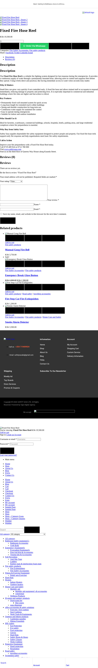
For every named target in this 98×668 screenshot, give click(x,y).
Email (37, 209)
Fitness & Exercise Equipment (17, 573)
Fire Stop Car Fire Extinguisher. (22, 298)
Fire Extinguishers (17, 568)
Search (31, 530)
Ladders (13, 561)
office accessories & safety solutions (19, 607)
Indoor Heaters (16, 582)
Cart (67, 665)
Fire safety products (37, 50)
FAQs (42, 360)
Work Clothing (16, 642)
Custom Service (73, 352)
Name (37, 204)
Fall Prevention (11, 557)
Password (4, 444)
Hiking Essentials (17, 621)
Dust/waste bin (16, 600)
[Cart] (67, 660)
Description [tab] (7, 64)
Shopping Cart (73, 348)
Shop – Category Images (15, 519)
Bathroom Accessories (19, 543)
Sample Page (10, 507)
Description (9, 57)
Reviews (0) (10, 59)
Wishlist (8, 521)
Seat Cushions (16, 612)
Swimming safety (12, 655)
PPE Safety (9, 623)
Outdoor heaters (16, 584)
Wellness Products (17, 596)
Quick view (14, 238)
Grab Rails (14, 545)
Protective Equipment (13, 644)
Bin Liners (19, 603)
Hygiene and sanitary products (17, 598)
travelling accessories (42, 294)
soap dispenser (16, 605)
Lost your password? (8, 455)
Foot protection (16, 630)
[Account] (34, 660)
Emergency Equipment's (15, 548)
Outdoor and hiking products (16, 616)
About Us (43, 352)
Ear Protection (16, 626)
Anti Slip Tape (16, 559)
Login (7, 451)
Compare (80, 46)
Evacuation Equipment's (20, 550)
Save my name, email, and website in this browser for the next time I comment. (34, 214)
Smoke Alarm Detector (17, 322)
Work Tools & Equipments (21, 614)
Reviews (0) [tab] (7, 157)
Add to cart (9, 46)
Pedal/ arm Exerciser (18, 575)
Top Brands (8, 380)
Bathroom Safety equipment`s (17, 541)
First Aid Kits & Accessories (21, 552)
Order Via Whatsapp (35, 46)
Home (42, 344)
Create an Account (13, 435)
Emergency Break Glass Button (21, 275)
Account (36, 665)
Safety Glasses (16, 639)
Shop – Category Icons (14, 516)
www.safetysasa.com (12, 149)
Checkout (9, 491)
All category (10, 539)
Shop (42, 348)
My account (72, 344)
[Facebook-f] (76, 402)
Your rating (5, 181)
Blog (42, 356)
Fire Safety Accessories (19, 50)
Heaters (8, 580)
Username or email (8, 439)
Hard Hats (9, 578)
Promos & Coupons (12, 388)
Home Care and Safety (52, 317)
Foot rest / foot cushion (19, 610)
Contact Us (44, 364)
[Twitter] (91, 402)
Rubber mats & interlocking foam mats (25, 564)
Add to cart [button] (9, 242)
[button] (34, 46)
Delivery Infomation (75, 356)
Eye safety (14, 628)
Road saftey (27, 294)
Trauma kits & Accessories (21, 555)
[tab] (51, 57)
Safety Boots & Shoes (19, 637)
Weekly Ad (8, 376)
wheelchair (19, 594)
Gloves (13, 633)
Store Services (10, 384)
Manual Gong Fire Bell (17, 249)
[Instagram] (83, 402)
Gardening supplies (18, 619)
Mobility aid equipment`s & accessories (31, 591)
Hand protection (16, 646)
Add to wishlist (60, 46)
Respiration (14, 649)
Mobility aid (15, 589)
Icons (7, 500)
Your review (53, 200)
